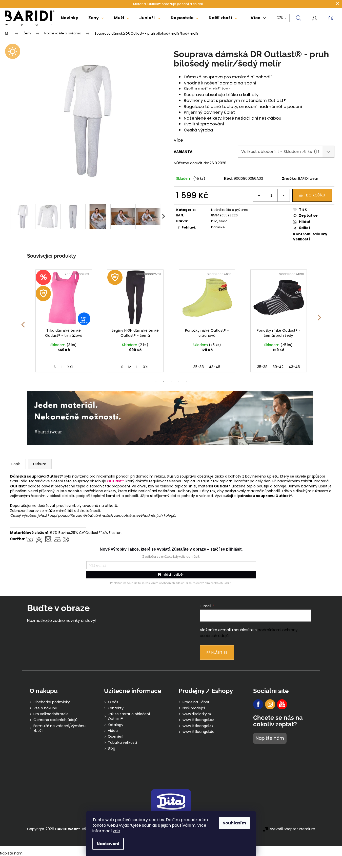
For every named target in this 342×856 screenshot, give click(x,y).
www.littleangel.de (198, 731)
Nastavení (108, 844)
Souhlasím (234, 823)
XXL (74, 366)
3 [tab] (171, 382)
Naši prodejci (194, 708)
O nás (113, 702)
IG (270, 704)
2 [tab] (163, 382)
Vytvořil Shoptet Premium (292, 829)
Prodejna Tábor (196, 702)
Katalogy (115, 725)
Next (319, 321)
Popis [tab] (16, 463)
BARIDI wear (308, 178)
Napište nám (270, 738)
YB (282, 704)
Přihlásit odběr (171, 574)
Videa (113, 730)
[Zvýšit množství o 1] (283, 195)
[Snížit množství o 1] (259, 195)
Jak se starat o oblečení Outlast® (129, 716)
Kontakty (116, 708)
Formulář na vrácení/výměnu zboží (59, 728)
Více (178, 140)
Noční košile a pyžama (229, 209)
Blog (111, 748)
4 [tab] (178, 382)
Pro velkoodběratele (51, 714)
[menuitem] (69, 18)
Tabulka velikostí (122, 742)
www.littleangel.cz (198, 719)
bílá (214, 221)
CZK (280, 17)
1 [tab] (155, 382)
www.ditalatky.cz (197, 714)
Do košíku (315, 195)
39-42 (206, 366)
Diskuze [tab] (39, 463)
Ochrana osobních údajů (55, 719)
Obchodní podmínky (51, 702)
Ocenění (115, 736)
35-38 (127, 366)
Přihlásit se (217, 652)
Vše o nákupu (45, 708)
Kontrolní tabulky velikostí (310, 237)
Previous (22, 321)
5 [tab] (186, 382)
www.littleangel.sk (198, 726)
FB (258, 704)
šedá (223, 221)
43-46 (143, 366)
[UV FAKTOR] (64, 298)
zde (116, 831)
